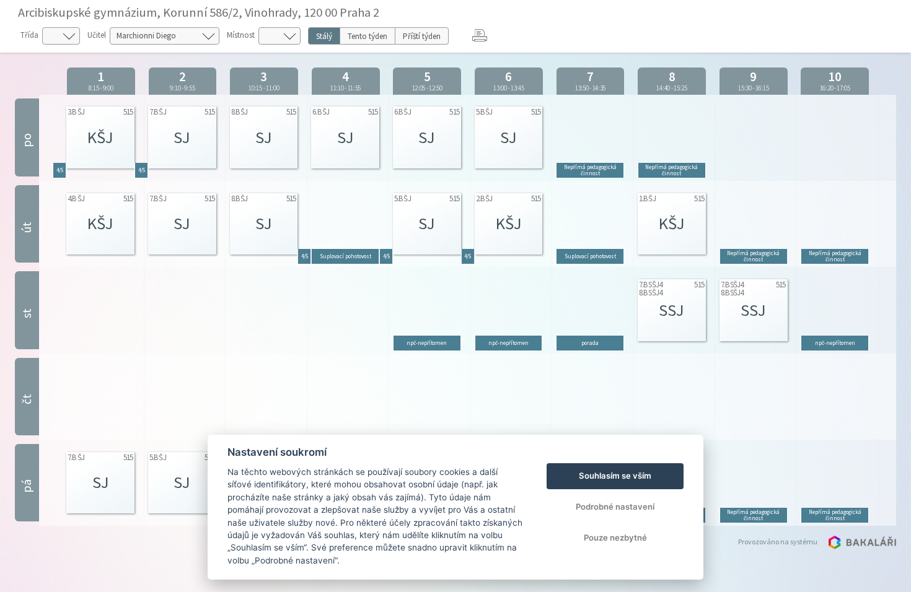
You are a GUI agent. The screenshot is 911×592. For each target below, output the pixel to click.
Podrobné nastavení (615, 506)
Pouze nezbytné (615, 537)
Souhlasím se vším (615, 476)
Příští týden (422, 36)
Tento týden (367, 36)
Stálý (324, 36)
